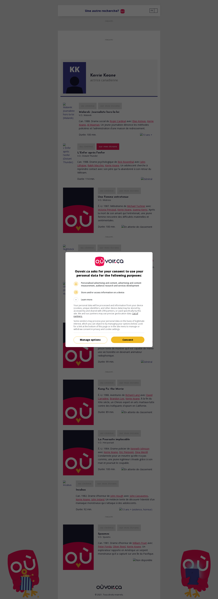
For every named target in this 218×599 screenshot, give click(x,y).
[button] (109, 299)
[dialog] (109, 299)
